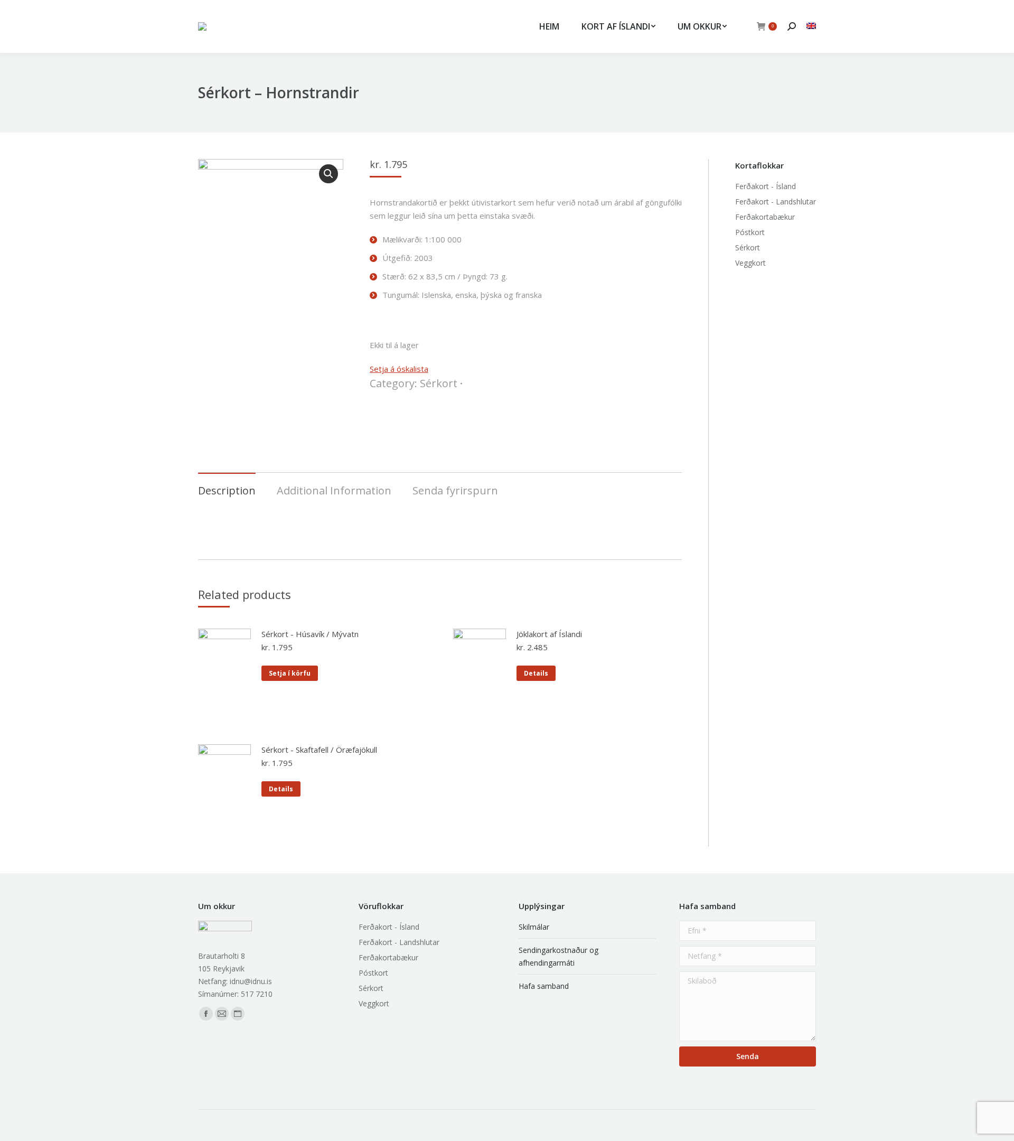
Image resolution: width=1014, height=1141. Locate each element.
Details (536, 673)
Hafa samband (544, 986)
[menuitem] (549, 26)
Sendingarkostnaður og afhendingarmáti (558, 956)
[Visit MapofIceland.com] (811, 26)
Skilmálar (534, 927)
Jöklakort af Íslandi (549, 634)
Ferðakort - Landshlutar (775, 202)
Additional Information (334, 490)
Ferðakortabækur (765, 217)
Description (227, 490)
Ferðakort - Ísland (765, 186)
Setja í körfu (290, 673)
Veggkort (750, 263)
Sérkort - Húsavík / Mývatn (310, 634)
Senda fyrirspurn (455, 490)
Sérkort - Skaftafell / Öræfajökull (319, 749)
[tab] (227, 485)
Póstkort (750, 232)
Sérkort (438, 383)
